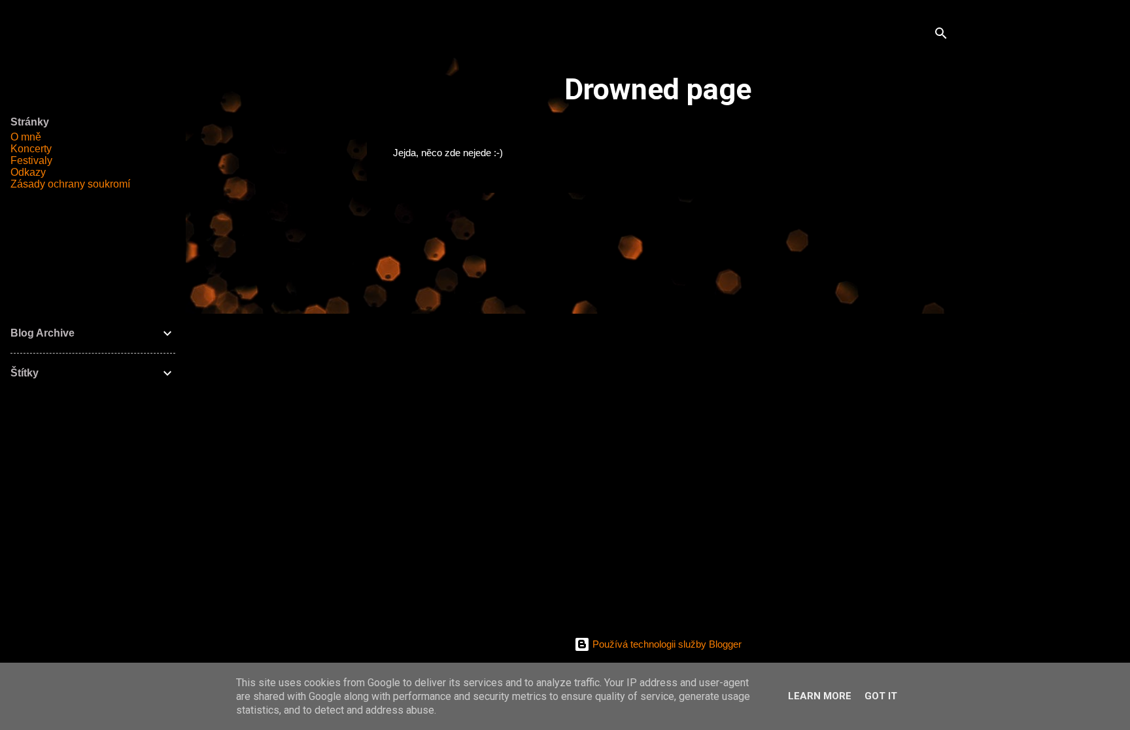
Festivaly (31, 160)
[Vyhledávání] (941, 36)
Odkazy (28, 172)
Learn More (819, 696)
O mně (25, 136)
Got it (881, 696)
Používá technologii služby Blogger (666, 644)
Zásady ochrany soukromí (70, 184)
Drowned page (657, 89)
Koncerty (31, 148)
